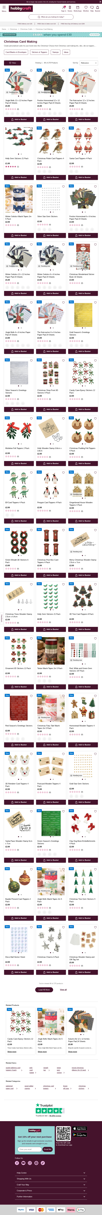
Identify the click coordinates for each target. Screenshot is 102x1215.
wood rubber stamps (29, 1087)
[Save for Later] (31, 70)
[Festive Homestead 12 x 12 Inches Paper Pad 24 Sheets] (51, 83)
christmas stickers (82, 1087)
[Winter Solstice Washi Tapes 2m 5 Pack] (19, 199)
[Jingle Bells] (7, 113)
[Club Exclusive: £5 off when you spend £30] (51, 34)
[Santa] (71, 171)
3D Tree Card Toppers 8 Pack (81, 614)
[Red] (82, 345)
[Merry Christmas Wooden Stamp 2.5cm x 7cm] (83, 542)
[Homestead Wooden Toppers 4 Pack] (83, 708)
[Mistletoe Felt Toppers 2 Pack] (19, 431)
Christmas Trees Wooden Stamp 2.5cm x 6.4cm (18, 615)
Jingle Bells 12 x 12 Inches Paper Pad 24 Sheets (18, 101)
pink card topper (31, 1070)
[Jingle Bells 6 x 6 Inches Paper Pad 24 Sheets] (19, 315)
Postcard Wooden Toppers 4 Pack (48, 785)
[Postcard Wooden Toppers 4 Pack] (51, 766)
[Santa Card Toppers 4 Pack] (83, 141)
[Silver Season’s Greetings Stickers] (19, 373)
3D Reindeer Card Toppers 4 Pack (16, 785)
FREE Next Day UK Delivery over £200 (73, 23)
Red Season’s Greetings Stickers (18, 726)
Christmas (13, 29)
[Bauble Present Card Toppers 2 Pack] (19, 882)
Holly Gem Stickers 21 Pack (16, 158)
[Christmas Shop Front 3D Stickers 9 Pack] (51, 373)
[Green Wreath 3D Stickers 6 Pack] (19, 542)
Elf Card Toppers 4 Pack (15, 502)
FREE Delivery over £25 (25, 23)
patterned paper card (9, 1087)
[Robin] (39, 171)
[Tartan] (39, 681)
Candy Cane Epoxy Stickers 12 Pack (82, 391)
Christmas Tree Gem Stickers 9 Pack (82, 900)
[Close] (100, 2)
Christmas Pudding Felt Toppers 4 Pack (82, 449)
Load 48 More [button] (44, 990)
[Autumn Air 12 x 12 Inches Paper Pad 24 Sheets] (81, 1021)
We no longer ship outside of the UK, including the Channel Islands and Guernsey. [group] (51, 2)
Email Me (47, 1149)
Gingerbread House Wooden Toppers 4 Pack (81, 503)
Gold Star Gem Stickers (79, 784)
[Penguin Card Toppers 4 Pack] (51, 485)
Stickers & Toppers (39, 52)
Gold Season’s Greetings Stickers (79, 333)
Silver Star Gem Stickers (47, 216)
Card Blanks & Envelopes (16, 52)
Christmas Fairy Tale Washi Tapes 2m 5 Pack (48, 727)
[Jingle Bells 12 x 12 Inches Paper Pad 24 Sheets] (19, 83)
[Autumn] (23, 113)
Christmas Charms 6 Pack (48, 957)
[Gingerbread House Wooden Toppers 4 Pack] (83, 485)
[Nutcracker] (28, 113)
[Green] (87, 345)
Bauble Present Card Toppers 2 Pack (18, 900)
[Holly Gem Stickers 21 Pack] (19, 141)
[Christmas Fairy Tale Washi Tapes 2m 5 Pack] (51, 708)
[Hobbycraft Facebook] (17, 1163)
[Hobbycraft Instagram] (30, 1163)
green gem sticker (59, 1070)
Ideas (66, 52)
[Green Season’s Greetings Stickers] (51, 824)
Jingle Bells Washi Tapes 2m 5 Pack (49, 900)
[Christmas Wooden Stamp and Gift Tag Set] (83, 940)
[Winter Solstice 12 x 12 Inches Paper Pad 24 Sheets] (19, 257)
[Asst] (49, 229)
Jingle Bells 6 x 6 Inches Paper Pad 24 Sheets (17, 333)
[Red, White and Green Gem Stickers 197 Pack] (83, 651)
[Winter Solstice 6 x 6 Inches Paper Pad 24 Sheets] (51, 257)
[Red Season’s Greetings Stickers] (19, 708)
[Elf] (76, 171)
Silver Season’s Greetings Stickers (15, 391)
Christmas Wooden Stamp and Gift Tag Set (81, 958)
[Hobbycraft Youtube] (23, 1163)
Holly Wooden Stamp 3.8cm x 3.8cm (49, 449)
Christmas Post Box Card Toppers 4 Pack (47, 561)
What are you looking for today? (52, 17)
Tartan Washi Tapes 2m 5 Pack (49, 668)
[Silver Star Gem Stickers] (51, 199)
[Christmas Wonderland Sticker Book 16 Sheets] (83, 257)
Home (4, 29)
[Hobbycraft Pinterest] (36, 1163)
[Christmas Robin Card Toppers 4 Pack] (51, 141)
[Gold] (44, 229)
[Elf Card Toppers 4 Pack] (19, 485)
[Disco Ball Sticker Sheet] (19, 940)
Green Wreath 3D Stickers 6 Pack (16, 561)
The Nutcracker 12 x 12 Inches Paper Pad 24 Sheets (82, 101)
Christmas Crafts (26, 29)
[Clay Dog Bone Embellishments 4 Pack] (83, 824)
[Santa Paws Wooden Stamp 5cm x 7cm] (19, 824)
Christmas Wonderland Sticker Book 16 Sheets (81, 275)
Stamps (55, 52)
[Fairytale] (44, 681)
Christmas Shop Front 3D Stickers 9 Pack (47, 391)
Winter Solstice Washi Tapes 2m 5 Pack (18, 217)
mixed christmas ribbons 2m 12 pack (79, 1069)
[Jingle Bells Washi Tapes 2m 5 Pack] (51, 882)
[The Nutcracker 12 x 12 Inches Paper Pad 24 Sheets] (83, 83)
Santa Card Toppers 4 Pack (80, 158)
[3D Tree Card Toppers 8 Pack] (83, 597)
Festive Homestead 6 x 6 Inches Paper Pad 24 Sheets (82, 217)
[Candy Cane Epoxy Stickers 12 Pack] (83, 373)
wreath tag (45, 1069)
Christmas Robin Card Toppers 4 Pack (50, 159)
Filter (14, 63)
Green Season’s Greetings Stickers (48, 842)
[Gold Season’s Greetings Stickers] (83, 315)
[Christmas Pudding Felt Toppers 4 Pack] (83, 431)
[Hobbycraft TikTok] (43, 1163)
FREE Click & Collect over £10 (46, 23)
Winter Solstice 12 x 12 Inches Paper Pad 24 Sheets (17, 275)
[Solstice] (18, 113)
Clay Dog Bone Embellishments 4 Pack (82, 842)
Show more (11, 1052)
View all (63, 990)
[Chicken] (44, 171)
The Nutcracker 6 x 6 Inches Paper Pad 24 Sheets (48, 333)
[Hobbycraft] (21, 9)
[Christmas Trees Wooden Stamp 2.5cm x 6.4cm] (19, 597)
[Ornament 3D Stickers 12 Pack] (19, 651)
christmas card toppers (48, 1087)
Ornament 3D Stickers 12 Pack (18, 668)
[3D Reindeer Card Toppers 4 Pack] (19, 766)
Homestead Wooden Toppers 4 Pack (82, 727)
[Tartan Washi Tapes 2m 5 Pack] (51, 651)
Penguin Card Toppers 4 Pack (49, 502)
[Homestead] (12, 113)
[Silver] (39, 229)
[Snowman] (49, 171)
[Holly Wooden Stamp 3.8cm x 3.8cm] (51, 431)
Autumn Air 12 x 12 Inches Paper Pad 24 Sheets (79, 1040)
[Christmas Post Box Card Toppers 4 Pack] (51, 542)
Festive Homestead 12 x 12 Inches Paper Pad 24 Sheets (49, 101)
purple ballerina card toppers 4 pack (13, 1069)
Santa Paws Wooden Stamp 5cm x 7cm (18, 842)
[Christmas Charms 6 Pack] (51, 940)
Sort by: (75, 63)
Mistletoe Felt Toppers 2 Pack (17, 448)
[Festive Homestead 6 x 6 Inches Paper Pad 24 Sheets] (83, 199)
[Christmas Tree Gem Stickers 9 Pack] (83, 882)
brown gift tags (66, 1087)
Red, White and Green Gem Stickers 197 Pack (80, 669)
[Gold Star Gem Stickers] (83, 766)
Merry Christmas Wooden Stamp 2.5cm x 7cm (82, 561)
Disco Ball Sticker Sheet (15, 957)
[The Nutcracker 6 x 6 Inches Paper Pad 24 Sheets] (51, 315)
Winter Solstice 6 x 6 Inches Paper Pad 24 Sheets (48, 275)
